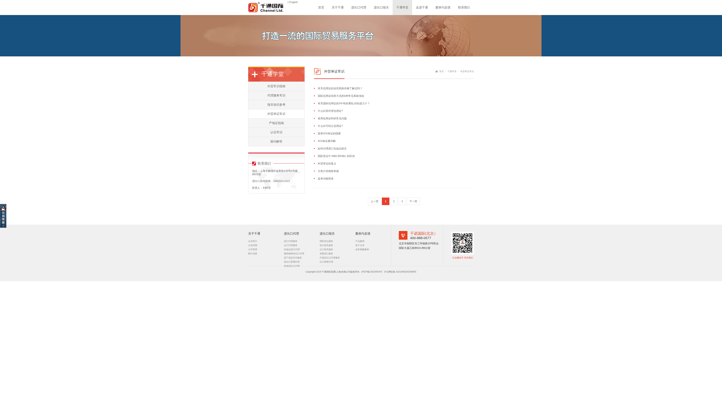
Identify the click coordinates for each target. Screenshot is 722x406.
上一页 (374, 201)
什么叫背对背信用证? (330, 110)
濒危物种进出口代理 (294, 253)
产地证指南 (276, 123)
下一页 (413, 201)
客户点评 (359, 245)
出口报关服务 (326, 249)
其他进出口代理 (292, 266)
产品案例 (359, 241)
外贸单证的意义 (327, 163)
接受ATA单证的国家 (329, 133)
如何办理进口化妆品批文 (332, 148)
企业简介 (252, 241)
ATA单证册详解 (327, 140)
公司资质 (252, 249)
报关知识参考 (276, 104)
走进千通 (422, 7)
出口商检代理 (326, 262)
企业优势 (252, 245)
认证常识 (276, 132)
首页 (321, 7)
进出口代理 (358, 7)
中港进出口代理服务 (330, 257)
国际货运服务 (326, 241)
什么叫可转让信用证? (330, 125)
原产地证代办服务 (293, 257)
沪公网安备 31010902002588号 (400, 271)
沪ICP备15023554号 (371, 271)
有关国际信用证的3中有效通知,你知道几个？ (344, 103)
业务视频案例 (362, 249)
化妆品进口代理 (292, 249)
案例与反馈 (442, 7)
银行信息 (252, 253)
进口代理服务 (290, 241)
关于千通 (338, 7)
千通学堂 (402, 7)
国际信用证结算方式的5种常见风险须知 (341, 95)
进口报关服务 (326, 245)
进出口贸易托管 (292, 262)
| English (293, 2)
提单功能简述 (326, 178)
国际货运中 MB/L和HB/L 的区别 (336, 156)
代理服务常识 (276, 95)
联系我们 (464, 7)
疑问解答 (276, 141)
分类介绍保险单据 (328, 171)
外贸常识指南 (276, 86)
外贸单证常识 (276, 113)
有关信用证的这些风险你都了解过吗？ (340, 88)
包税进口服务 (326, 253)
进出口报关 (381, 7)
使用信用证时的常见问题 (332, 118)
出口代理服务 (290, 245)
